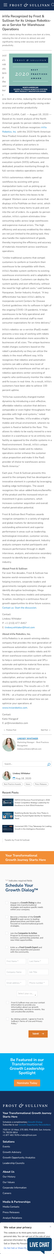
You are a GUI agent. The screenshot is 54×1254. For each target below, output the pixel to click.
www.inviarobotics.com (14, 707)
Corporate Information (15, 1187)
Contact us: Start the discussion (19, 607)
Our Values (9, 1182)
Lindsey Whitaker (27, 738)
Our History (9, 1176)
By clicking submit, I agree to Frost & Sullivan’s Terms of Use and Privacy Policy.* (27, 1021)
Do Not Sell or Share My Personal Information (25, 1248)
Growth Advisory (12, 1152)
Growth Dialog (35, 1122)
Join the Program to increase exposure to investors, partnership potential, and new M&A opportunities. (26, 936)
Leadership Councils (13, 1163)
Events (6, 1146)
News (28, 784)
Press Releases (41, 784)
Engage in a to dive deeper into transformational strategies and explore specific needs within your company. (26, 906)
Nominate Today (27, 1083)
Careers (7, 1193)
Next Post (46, 729)
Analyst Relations (12, 1218)
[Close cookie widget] (50, 1226)
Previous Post (9, 729)
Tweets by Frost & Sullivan (17, 840)
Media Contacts (11, 1206)
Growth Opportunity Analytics (19, 1157)
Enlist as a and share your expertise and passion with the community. (26, 949)
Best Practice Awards (12, 784)
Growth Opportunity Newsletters (35, 1124)
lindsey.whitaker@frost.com (20, 627)
